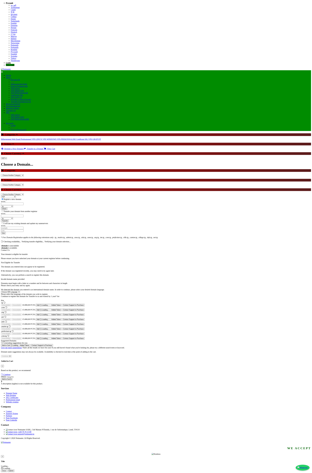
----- (12, 82)
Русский (9, 3)
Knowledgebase (13, 106)
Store (8, 77)
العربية (13, 5)
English (14, 23)
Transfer (5, 221)
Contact (9, 411)
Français (14, 30)
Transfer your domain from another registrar (20, 211)
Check (4, 209)
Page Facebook (12, 418)
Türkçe (13, 58)
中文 (13, 12)
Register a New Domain (21, 99)
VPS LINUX (15, 88)
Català (13, 10)
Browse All (15, 80)
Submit (10, 471)
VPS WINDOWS (17, 91)
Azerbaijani (15, 7)
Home (8, 75)
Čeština (13, 17)
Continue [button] (6, 374)
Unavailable (6, 305)
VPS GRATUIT (16, 97)
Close (4, 471)
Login (8, 63)
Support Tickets (12, 414)
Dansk (13, 19)
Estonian (14, 25)
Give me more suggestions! (11, 348)
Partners (9, 416)
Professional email (13, 400)
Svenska (14, 56)
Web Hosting (11, 395)
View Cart (10, 65)
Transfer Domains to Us (21, 102)
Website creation (12, 402)
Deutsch (14, 32)
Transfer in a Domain (35, 149)
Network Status (12, 108)
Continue (5, 356)
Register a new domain (12, 199)
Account (10, 123)
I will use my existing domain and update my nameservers (26, 223)
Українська (15, 61)
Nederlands (15, 21)
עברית (13, 34)
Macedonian (15, 41)
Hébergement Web (19, 84)
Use (3, 233)
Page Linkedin (11, 420)
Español (14, 54)
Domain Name (11, 393)
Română (14, 50)
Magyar (14, 36)
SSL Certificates (12, 398)
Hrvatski (14, 14)
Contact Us (11, 110)
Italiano (13, 39)
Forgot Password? (18, 130)
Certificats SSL (17, 95)
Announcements (13, 104)
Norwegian (15, 43)
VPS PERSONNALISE (19, 93)
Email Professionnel (19, 86)
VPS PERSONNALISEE (20, 119)
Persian (13, 28)
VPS (8, 113)
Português (14, 45)
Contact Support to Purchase (73, 305)
